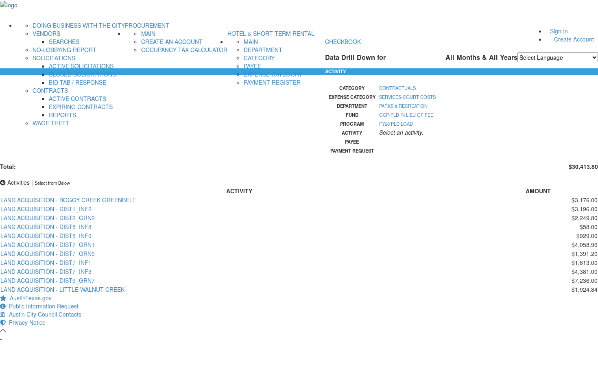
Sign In (559, 31)
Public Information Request (42, 306)
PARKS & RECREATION (403, 106)
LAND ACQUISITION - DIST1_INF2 (46, 209)
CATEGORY (259, 58)
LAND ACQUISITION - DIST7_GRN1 (47, 244)
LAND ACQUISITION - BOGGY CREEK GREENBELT (68, 200)
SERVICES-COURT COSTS (407, 97)
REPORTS (62, 115)
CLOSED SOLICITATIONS (82, 74)
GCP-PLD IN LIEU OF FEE (406, 114)
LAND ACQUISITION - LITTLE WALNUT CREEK (62, 289)
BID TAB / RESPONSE (77, 82)
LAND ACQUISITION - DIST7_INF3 (46, 271)
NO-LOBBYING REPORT (64, 50)
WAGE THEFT (51, 123)
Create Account (574, 39)
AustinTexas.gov (29, 298)
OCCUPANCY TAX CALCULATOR (184, 50)
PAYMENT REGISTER (272, 82)
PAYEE (252, 66)
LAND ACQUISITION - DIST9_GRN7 (47, 280)
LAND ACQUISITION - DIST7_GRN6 (47, 253)
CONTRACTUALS (397, 88)
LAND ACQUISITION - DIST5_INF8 (46, 227)
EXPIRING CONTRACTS (81, 107)
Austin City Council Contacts (43, 314)
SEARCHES (64, 41)
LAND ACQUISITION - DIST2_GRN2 (47, 218)
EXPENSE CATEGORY (273, 74)
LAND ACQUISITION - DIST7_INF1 (46, 262)
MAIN (148, 33)
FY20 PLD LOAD (396, 123)
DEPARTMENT (263, 50)
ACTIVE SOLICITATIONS (81, 66)
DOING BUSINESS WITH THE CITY (79, 25)
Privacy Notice (26, 322)
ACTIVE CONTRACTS (77, 98)
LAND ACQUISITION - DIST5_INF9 (46, 236)
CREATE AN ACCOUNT (172, 41)
